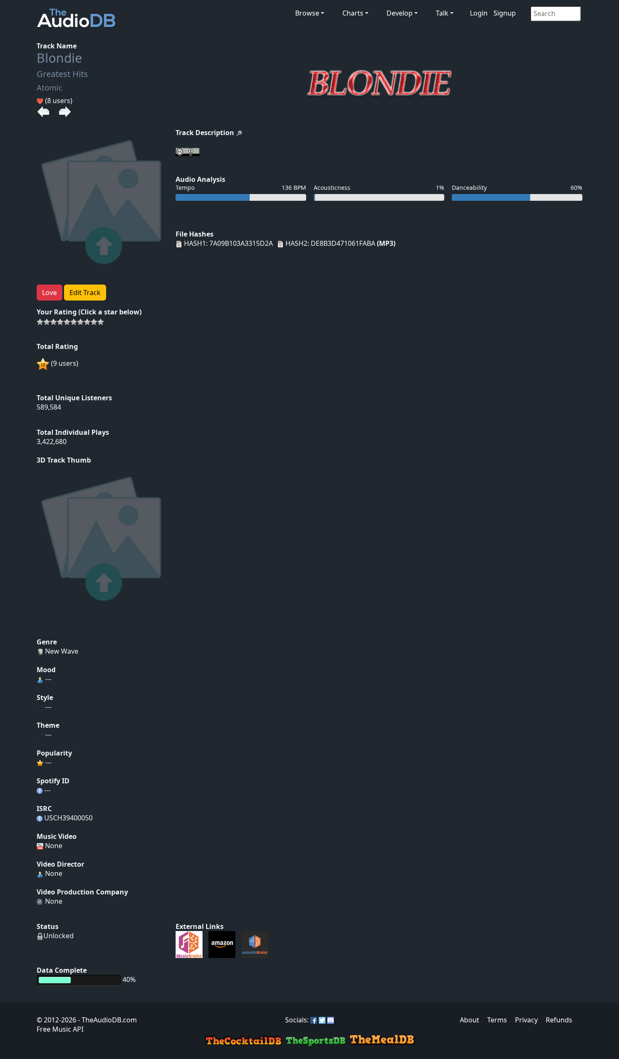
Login (479, 13)
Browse (307, 13)
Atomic (49, 87)
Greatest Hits (62, 74)
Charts (352, 13)
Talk (442, 13)
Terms (497, 1019)
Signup (505, 13)
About (469, 1019)
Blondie (59, 58)
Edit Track (85, 292)
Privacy (526, 1019)
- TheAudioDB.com (106, 1019)
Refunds (559, 1019)
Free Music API (60, 1029)
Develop (400, 13)
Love (49, 292)
